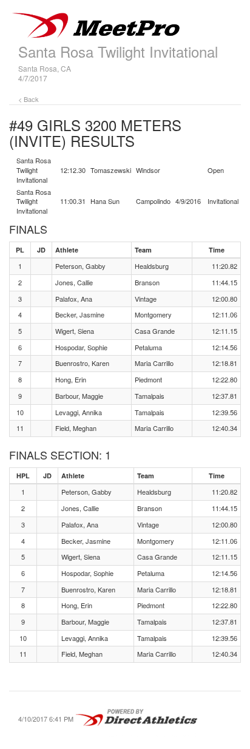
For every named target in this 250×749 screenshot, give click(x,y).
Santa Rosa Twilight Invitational (118, 51)
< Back (28, 99)
